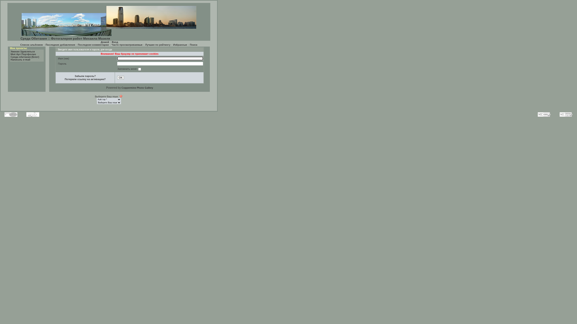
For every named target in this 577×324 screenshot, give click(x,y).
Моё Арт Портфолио (23, 54)
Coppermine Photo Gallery (137, 87)
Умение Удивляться (23, 51)
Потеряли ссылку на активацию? (85, 79)
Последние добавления (60, 44)
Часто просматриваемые (127, 44)
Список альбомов (31, 44)
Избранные (180, 44)
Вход (115, 42)
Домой (105, 42)
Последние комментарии (93, 44)
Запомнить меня (127, 69)
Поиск (193, 44)
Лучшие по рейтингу (157, 44)
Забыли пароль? (85, 76)
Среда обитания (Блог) (25, 57)
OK (120, 77)
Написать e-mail (20, 59)
